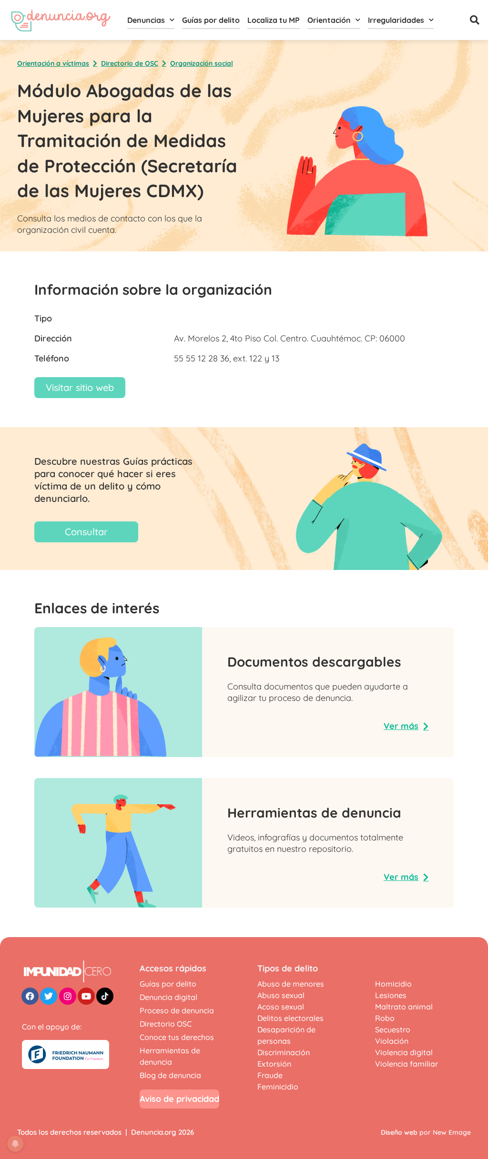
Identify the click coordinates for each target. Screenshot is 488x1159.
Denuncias (146, 20)
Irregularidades (396, 20)
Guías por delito (211, 20)
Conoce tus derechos (177, 1037)
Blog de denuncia (170, 1075)
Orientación (329, 20)
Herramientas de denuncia (170, 1056)
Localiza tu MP (273, 20)
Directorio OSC (166, 1024)
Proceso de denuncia (177, 1010)
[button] (474, 20)
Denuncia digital (168, 997)
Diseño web (399, 1132)
